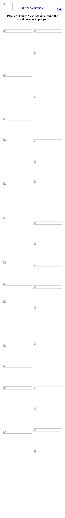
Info (59, 9)
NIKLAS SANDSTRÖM (32, 8)
